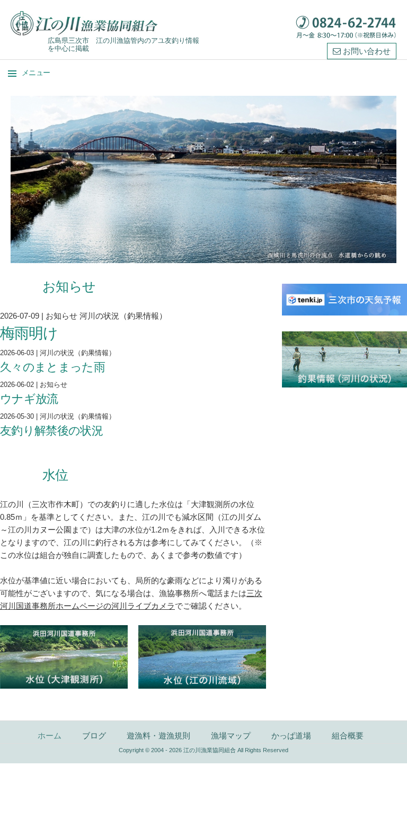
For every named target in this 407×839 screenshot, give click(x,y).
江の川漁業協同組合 (209, 750)
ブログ (94, 735)
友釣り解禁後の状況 (51, 430)
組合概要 (348, 735)
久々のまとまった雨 (52, 366)
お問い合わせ (366, 51)
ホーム (49, 735)
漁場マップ (231, 735)
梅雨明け (29, 332)
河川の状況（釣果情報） (123, 315)
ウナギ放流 (29, 398)
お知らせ (61, 315)
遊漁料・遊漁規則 (158, 735)
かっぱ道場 (291, 735)
